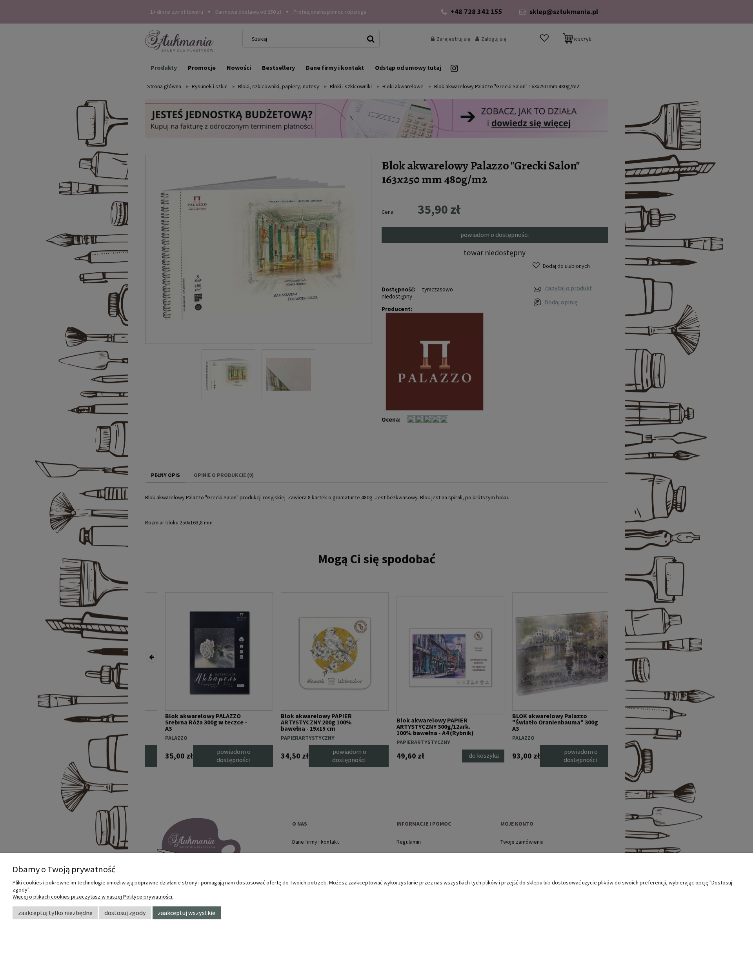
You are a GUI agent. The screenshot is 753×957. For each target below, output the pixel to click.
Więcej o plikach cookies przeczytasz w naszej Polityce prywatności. (93, 896)
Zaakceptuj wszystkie (186, 913)
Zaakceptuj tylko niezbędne (55, 913)
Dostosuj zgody (125, 913)
